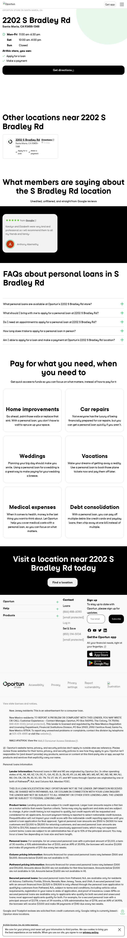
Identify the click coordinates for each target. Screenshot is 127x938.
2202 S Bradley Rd (28, 140)
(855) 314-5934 (72, 634)
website (44, 733)
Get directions (62, 70)
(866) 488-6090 (72, 611)
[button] (63, 304)
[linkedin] (105, 630)
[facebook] (89, 630)
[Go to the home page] (12, 4)
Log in (66, 623)
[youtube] (94, 630)
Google (30, 220)
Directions (47, 139)
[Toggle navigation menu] (122, 4)
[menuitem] (17, 685)
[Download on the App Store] (98, 654)
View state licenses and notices (20, 703)
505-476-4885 (20, 733)
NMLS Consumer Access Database (56, 740)
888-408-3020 (17, 723)
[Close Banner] (119, 930)
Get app (110, 4)
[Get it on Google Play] (98, 663)
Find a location (63, 582)
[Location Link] (122, 911)
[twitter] (100, 630)
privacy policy (90, 932)
